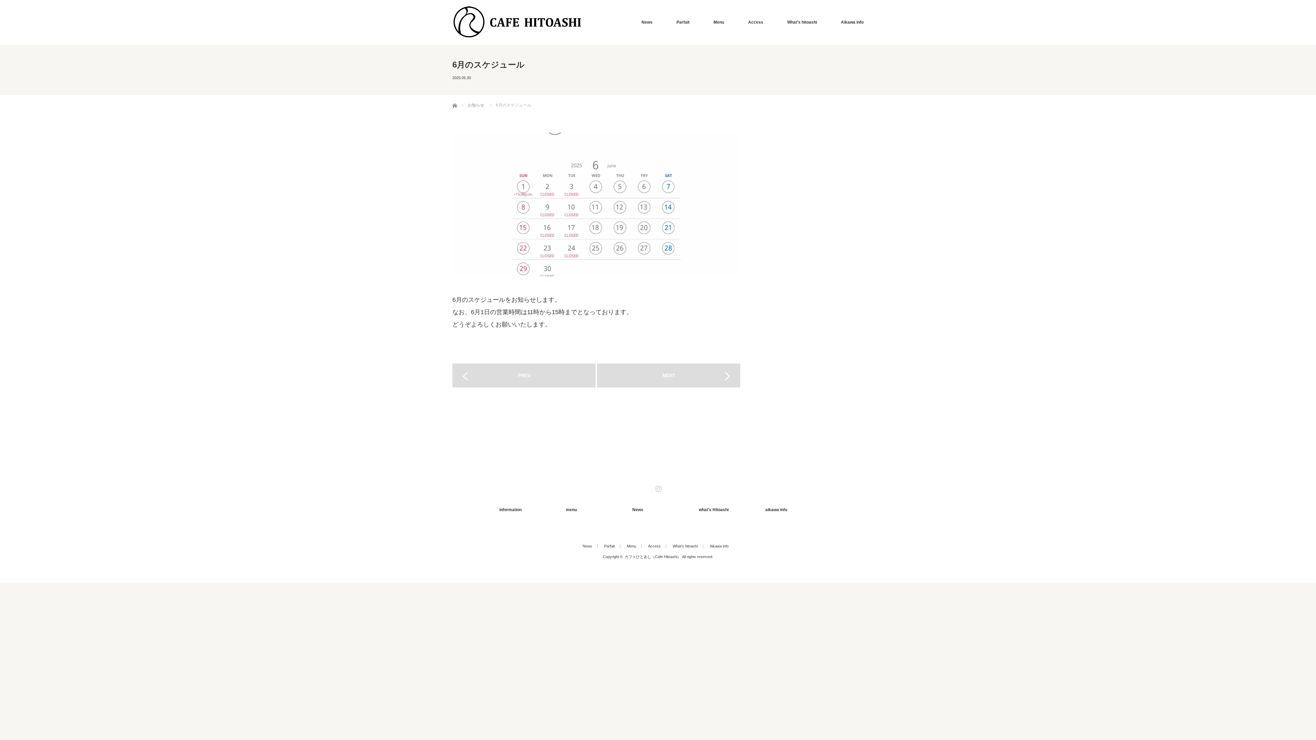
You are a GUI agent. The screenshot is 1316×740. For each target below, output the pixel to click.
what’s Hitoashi (714, 510)
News (647, 22)
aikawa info (776, 510)
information (510, 510)
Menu (719, 22)
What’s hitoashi (802, 22)
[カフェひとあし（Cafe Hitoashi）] (517, 22)
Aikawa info (852, 22)
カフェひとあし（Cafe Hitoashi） (653, 557)
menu (571, 510)
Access (755, 22)
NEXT (668, 375)
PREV (524, 375)
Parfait (683, 22)
